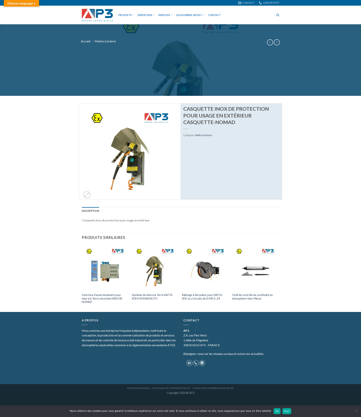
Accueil (85, 41)
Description (90, 210)
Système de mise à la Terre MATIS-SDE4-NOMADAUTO (152, 296)
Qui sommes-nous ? (189, 15)
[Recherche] (277, 15)
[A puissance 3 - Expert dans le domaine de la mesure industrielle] (97, 15)
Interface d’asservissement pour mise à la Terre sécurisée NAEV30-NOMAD (102, 298)
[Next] (278, 277)
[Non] (356, 412)
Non (286, 410)
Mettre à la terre (105, 41)
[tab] (90, 211)
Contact (214, 15)
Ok (277, 410)
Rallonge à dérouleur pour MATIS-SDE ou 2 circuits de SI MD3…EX (202, 296)
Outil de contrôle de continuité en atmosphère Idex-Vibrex (252, 296)
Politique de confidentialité (171, 388)
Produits (125, 15)
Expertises (145, 15)
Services (164, 15)
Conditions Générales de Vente (213, 388)
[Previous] (82, 277)
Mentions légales (138, 388)
